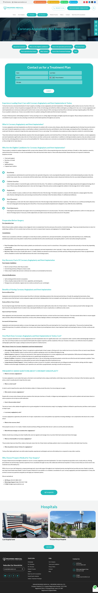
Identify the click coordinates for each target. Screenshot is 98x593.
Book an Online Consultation (79, 8)
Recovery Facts (80, 46)
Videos (29, 571)
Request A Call (60, 8)
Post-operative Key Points (28, 51)
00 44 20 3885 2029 (16, 480)
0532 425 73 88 (23, 482)
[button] (40, 2)
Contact (51, 569)
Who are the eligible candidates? (39, 46)
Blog (50, 571)
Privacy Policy (52, 566)
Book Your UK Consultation (34, 573)
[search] (94, 8)
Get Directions (7, 2)
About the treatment (19, 46)
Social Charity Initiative (33, 576)
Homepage (30, 562)
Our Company (52, 562)
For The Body (31, 564)
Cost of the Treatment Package (61, 51)
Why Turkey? (44, 51)
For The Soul (31, 566)
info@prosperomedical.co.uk (20, 2)
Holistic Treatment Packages (35, 578)
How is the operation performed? (62, 46)
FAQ (75, 51)
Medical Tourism (32, 569)
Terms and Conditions (54, 564)
